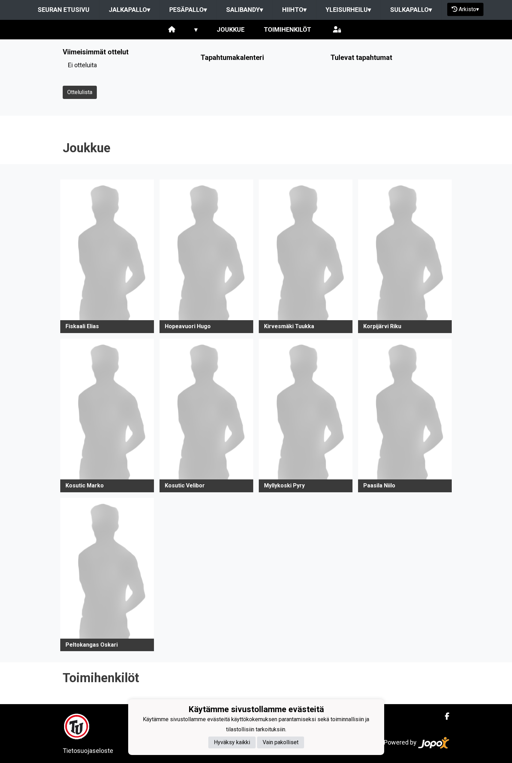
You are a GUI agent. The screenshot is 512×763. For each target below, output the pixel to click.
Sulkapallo (411, 9)
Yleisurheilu (348, 9)
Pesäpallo (188, 9)
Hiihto (294, 9)
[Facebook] (444, 716)
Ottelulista (79, 92)
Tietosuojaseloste (88, 750)
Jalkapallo (129, 9)
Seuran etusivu (64, 9)
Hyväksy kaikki (232, 742)
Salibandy (244, 9)
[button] (107, 256)
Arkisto (469, 9)
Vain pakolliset (280, 742)
